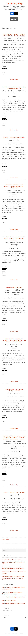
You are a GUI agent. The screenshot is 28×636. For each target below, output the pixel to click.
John (16, 44)
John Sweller (13, 437)
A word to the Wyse (14, 140)
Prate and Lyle (14, 495)
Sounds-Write (14, 187)
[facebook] (12, 13)
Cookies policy (18, 633)
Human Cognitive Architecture (12, 436)
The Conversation (19, 35)
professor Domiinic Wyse (17, 137)
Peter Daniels (19, 339)
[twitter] (16, 13)
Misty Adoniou (8, 34)
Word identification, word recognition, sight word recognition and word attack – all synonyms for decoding (13, 578)
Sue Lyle (12, 492)
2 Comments (20, 144)
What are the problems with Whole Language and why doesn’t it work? (14, 292)
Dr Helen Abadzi (9, 389)
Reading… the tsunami (11, 600)
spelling (18, 238)
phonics (16, 34)
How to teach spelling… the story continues (15, 597)
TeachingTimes (20, 492)
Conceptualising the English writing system (11, 559)
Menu (15, 19)
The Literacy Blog (14, 3)
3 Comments (21, 44)
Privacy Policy (9, 633)
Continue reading (17, 79)
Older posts (5, 539)
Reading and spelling (17, 186)
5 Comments (21, 298)
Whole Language (17, 287)
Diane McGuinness (8, 237)
